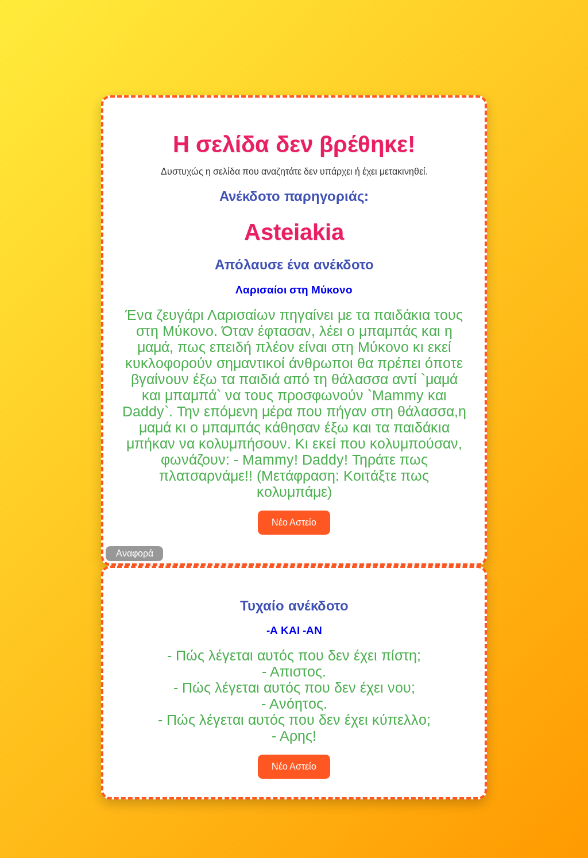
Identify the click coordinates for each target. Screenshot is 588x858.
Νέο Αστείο (294, 522)
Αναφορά (134, 553)
